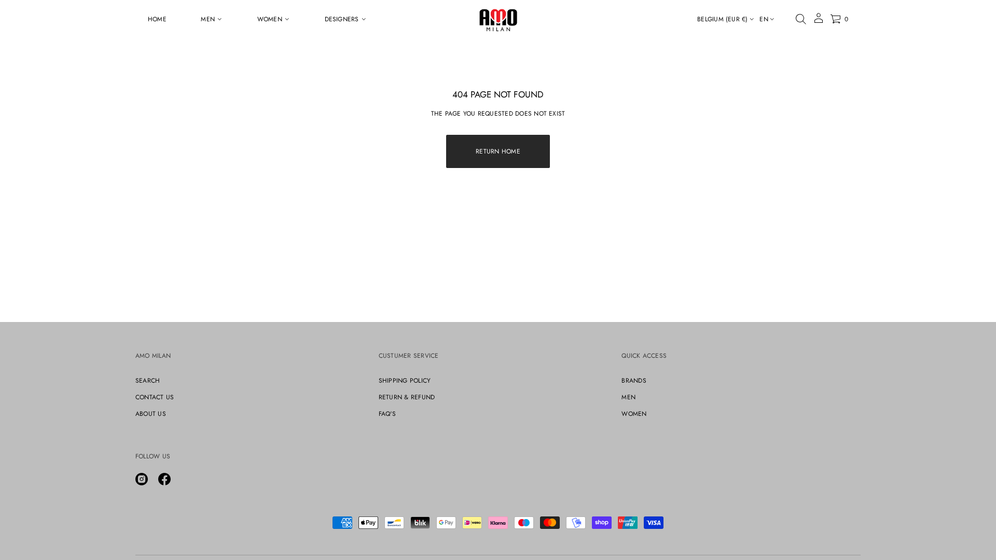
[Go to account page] (818, 21)
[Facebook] (164, 479)
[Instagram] (141, 479)
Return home (498, 151)
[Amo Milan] (498, 19)
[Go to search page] (801, 19)
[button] (801, 19)
